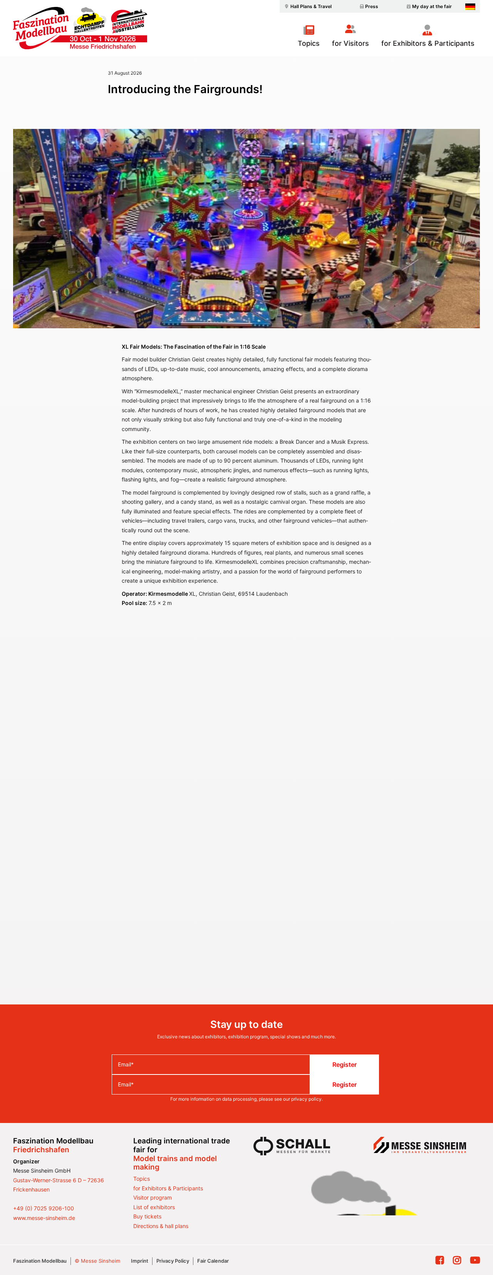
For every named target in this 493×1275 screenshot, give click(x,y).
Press (371, 6)
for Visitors (350, 43)
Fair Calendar (213, 1261)
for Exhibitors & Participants (428, 43)
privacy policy (306, 1099)
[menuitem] (307, 6)
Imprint (139, 1261)
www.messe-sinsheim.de (44, 1218)
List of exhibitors (154, 1207)
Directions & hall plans (160, 1226)
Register (344, 1064)
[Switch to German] (470, 6)
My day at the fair (432, 6)
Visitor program (152, 1197)
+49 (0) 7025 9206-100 (43, 1208)
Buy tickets (147, 1216)
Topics (309, 43)
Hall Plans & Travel (311, 6)
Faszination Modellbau (40, 1261)
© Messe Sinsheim (97, 1261)
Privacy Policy (172, 1261)
